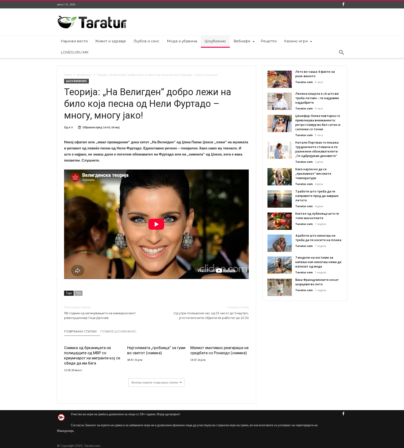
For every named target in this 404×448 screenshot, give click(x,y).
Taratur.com (304, 82)
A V (71, 127)
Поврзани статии (80, 331)
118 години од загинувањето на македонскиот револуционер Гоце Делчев (100, 312)
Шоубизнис (84, 74)
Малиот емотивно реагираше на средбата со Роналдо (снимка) (219, 350)
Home (68, 74)
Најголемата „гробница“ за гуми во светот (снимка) (156, 350)
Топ (78, 293)
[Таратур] (92, 15)
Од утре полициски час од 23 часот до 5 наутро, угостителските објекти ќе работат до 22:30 (211, 312)
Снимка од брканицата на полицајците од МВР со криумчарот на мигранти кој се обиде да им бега (92, 355)
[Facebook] (343, 4)
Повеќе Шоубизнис (118, 331)
